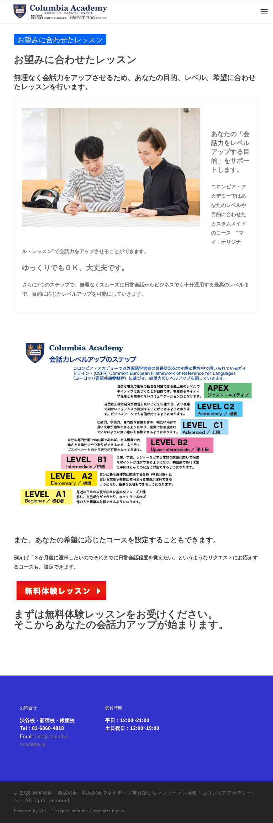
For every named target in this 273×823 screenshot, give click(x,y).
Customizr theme (107, 811)
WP (42, 811)
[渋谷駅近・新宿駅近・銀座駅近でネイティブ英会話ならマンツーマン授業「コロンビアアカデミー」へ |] (60, 10)
